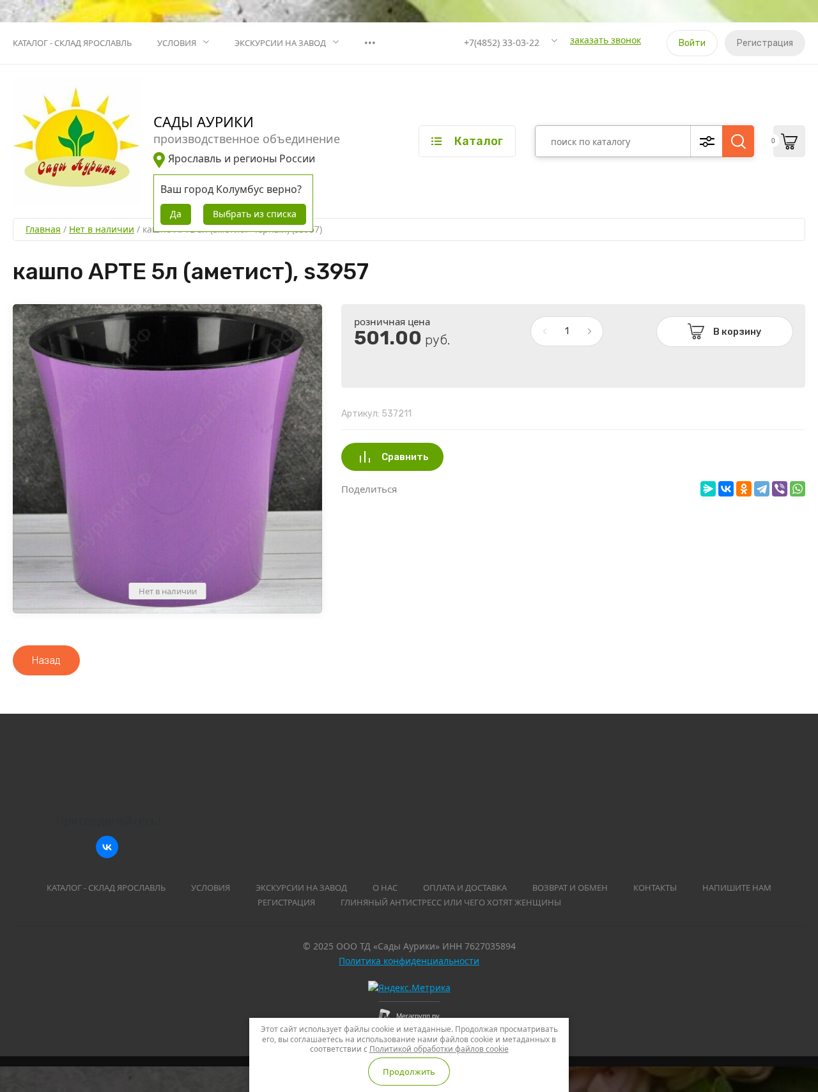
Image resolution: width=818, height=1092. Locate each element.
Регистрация (765, 43)
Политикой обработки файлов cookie (439, 1048)
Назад (46, 660)
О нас (385, 887)
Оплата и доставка (465, 887)
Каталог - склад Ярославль (72, 43)
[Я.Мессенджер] (708, 488)
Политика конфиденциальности (409, 961)
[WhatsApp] (797, 488)
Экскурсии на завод (280, 43)
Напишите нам (736, 887)
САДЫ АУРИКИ (203, 121)
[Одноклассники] (744, 488)
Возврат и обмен (570, 887)
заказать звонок (605, 40)
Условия (176, 43)
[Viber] (779, 488)
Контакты (655, 887)
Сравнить (405, 457)
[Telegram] (761, 488)
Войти (692, 43)
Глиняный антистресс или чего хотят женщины (451, 902)
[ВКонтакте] (726, 488)
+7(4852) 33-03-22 (501, 42)
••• (370, 42)
